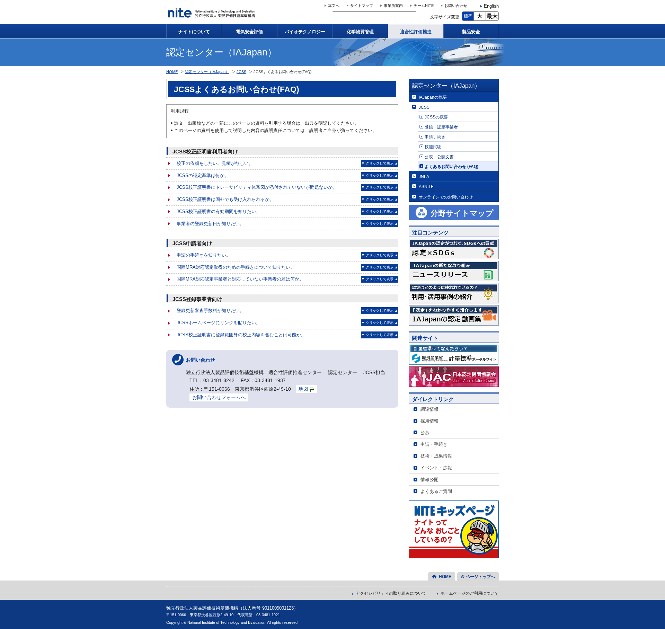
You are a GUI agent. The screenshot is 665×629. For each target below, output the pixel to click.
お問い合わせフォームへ (219, 397)
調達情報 (429, 409)
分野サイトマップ (462, 213)
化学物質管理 (360, 31)
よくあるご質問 (436, 491)
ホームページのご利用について (470, 593)
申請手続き (435, 136)
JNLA (424, 176)
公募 (424, 432)
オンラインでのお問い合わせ (446, 197)
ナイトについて (194, 31)
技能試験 (433, 146)
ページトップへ (480, 576)
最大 (492, 16)
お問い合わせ (455, 5)
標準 (468, 16)
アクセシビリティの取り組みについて (391, 593)
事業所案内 (393, 5)
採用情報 (429, 421)
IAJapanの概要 (433, 97)
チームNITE (424, 5)
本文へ (333, 5)
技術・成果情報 (436, 456)
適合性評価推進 (416, 31)
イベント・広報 (436, 467)
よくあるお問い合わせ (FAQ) (451, 166)
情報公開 (429, 479)
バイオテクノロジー (305, 31)
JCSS (424, 107)
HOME (172, 72)
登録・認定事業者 (441, 127)
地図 (303, 389)
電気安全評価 (249, 31)
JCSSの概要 (436, 117)
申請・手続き (433, 444)
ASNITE (426, 186)
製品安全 (471, 31)
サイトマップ (361, 5)
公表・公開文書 (439, 156)
